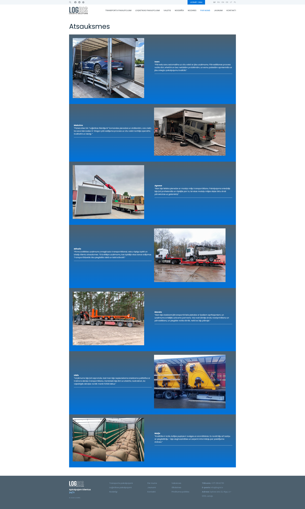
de (227, 2)
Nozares (192, 10)
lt (231, 2)
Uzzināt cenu (196, 2)
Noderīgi (179, 10)
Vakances (176, 483)
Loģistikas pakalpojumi (147, 10)
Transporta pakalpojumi (118, 10)
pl (235, 2)
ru (218, 2)
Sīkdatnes (176, 487)
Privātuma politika (180, 491)
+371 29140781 (217, 483)
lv (214, 2)
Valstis (167, 10)
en (223, 2)
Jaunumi (218, 10)
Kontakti (231, 10)
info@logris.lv (217, 487)
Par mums (205, 10)
